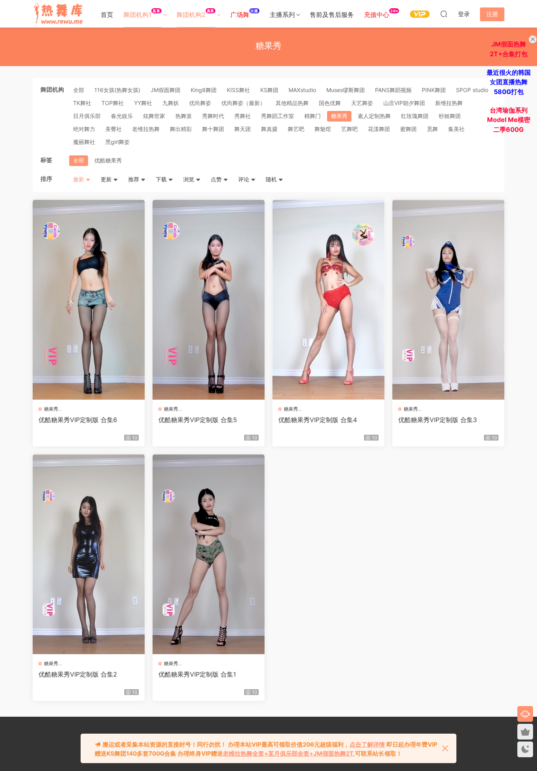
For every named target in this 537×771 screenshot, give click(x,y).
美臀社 (113, 128)
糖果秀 (339, 116)
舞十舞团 (213, 128)
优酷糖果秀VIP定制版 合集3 (437, 420)
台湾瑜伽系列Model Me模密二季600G (508, 119)
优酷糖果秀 (108, 160)
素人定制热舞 (374, 116)
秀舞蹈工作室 (277, 116)
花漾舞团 (379, 128)
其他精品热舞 (292, 103)
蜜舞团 (408, 128)
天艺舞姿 (362, 103)
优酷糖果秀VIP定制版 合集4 (317, 420)
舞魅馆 (322, 128)
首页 (107, 14)
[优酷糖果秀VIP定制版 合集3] (448, 300)
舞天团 (242, 128)
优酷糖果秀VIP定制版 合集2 (78, 674)
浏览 (189, 179)
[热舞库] (58, 14)
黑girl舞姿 (117, 141)
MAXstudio (302, 90)
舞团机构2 (195, 13)
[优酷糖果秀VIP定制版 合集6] (89, 300)
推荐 (134, 179)
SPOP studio (472, 90)
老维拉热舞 (146, 128)
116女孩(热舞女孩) (117, 90)
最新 (79, 179)
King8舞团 (204, 90)
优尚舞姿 (200, 103)
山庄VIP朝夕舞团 (404, 103)
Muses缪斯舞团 (345, 90)
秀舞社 (242, 116)
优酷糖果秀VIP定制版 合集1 (197, 674)
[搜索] (444, 14)
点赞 (217, 179)
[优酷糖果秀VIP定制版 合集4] (328, 300)
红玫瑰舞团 (414, 116)
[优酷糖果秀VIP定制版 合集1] (209, 554)
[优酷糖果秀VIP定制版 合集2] (89, 554)
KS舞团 (269, 90)
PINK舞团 (434, 90)
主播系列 (282, 14)
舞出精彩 (181, 128)
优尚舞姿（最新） (243, 103)
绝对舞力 (84, 128)
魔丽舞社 (84, 141)
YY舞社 (143, 103)
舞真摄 (269, 128)
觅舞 (432, 128)
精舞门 (312, 116)
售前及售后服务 (332, 14)
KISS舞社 (238, 90)
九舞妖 (170, 103)
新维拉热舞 (449, 103)
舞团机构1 (141, 13)
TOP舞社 (112, 103)
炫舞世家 (154, 116)
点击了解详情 (367, 744)
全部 (78, 90)
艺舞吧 (349, 128)
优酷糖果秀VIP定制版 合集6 (78, 420)
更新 (107, 179)
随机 (272, 179)
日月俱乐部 (87, 116)
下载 (162, 179)
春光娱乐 (122, 116)
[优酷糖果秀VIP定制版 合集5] (209, 300)
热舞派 (183, 116)
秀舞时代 (213, 116)
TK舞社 (82, 103)
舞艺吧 (296, 128)
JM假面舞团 (165, 90)
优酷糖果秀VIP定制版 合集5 (197, 420)
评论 (244, 179)
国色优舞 (330, 103)
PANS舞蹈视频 (393, 90)
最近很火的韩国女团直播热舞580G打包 (509, 82)
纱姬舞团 (450, 116)
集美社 (456, 128)
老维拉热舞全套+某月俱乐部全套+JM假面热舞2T (288, 753)
